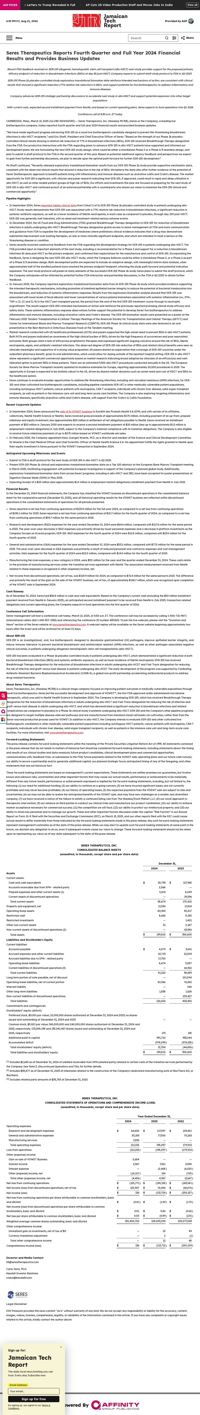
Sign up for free (34, 1399)
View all (192, 4)
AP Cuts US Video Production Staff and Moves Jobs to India (129, 5)
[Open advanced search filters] (174, 38)
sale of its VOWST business (76, 411)
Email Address (18, 1385)
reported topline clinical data (59, 205)
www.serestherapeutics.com (69, 624)
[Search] (166, 38)
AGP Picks (10, 5)
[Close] (61, 1347)
